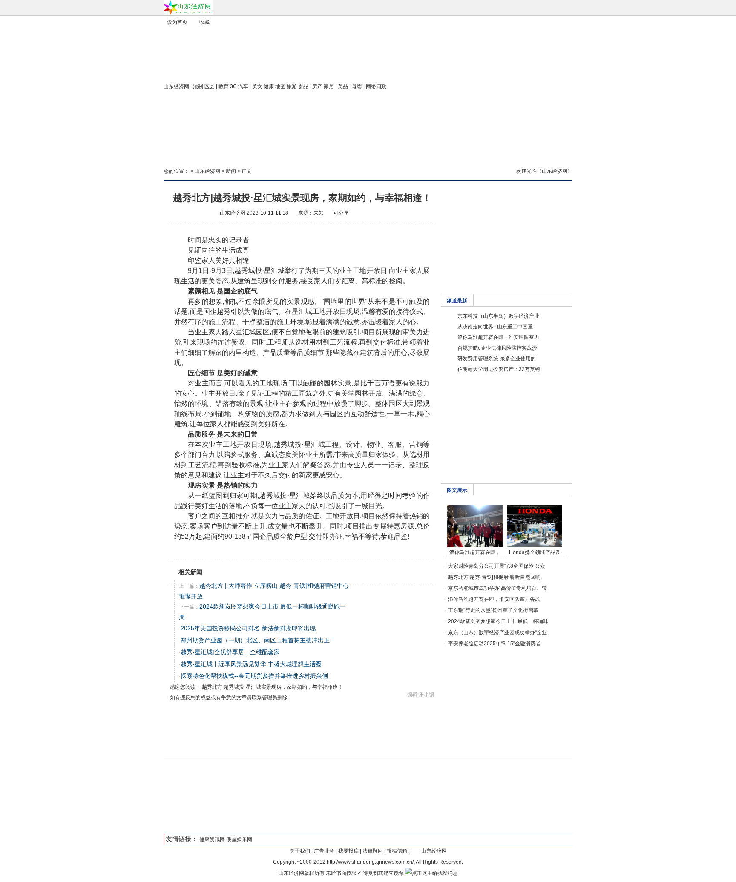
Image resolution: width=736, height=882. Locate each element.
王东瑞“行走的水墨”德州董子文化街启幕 (493, 610)
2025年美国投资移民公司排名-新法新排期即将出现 (248, 628)
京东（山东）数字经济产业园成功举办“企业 (497, 632)
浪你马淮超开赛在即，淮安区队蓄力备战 (494, 599)
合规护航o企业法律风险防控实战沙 (497, 348)
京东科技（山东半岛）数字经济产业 (498, 316)
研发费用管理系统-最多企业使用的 (496, 359)
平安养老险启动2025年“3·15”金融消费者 (494, 643)
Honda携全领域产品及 (535, 552)
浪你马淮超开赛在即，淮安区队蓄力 (498, 337)
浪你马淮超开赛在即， (474, 552)
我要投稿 (348, 851)
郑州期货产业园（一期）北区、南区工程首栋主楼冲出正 (255, 640)
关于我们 (300, 851)
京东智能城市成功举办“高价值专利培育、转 (497, 588)
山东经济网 (176, 86)
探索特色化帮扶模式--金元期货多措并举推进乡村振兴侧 (254, 675)
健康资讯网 (212, 839)
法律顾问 (372, 851)
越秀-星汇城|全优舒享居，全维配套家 (230, 652)
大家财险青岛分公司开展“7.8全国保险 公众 (496, 566)
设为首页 (177, 22)
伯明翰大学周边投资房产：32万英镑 (498, 369)
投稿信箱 (397, 851)
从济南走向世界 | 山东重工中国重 (495, 327)
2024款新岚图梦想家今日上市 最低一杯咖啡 (498, 621)
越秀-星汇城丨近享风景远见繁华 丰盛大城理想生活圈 (251, 664)
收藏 (204, 22)
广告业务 (324, 851)
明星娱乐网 (239, 839)
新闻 (231, 171)
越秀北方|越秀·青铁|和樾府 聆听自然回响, (495, 577)
